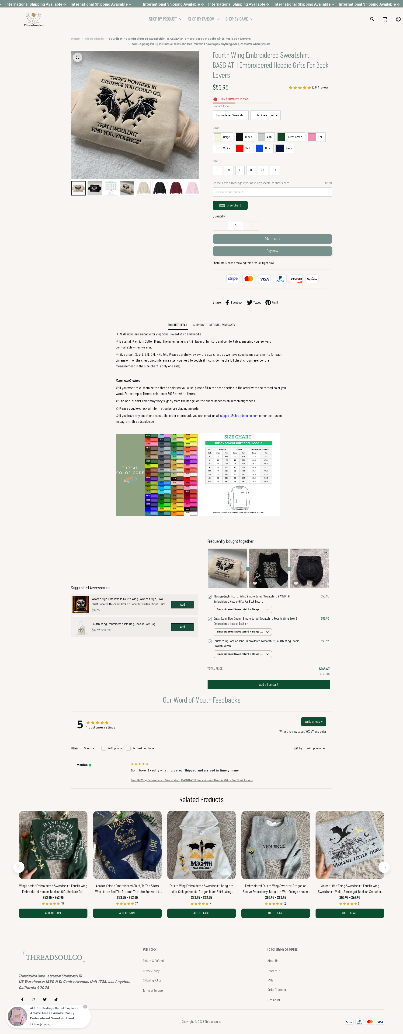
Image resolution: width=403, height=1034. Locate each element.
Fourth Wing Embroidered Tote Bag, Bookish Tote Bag (124, 624)
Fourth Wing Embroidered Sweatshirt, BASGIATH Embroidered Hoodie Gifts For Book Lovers (192, 780)
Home (75, 39)
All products (94, 39)
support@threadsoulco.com (239, 415)
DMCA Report (63, 1022)
